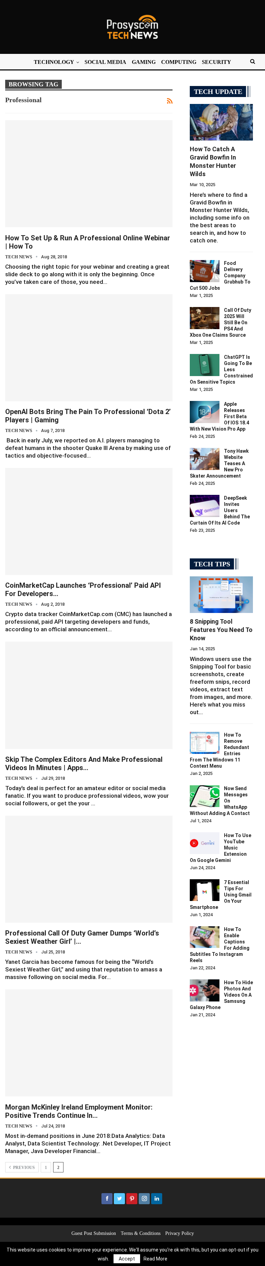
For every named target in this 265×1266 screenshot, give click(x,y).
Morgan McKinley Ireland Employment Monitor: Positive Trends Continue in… (79, 1111)
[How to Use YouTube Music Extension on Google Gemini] (204, 843)
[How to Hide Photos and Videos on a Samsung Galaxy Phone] (204, 990)
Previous (23, 1167)
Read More (155, 1258)
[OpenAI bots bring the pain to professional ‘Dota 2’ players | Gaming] (89, 347)
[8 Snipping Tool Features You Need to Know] (221, 594)
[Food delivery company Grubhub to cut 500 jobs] (204, 271)
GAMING (144, 62)
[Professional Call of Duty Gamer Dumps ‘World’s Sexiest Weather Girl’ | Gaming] (89, 869)
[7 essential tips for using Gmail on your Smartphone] (204, 890)
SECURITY (216, 62)
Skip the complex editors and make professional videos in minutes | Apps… (84, 763)
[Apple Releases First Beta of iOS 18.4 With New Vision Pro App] (204, 412)
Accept (127, 1259)
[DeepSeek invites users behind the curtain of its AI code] (204, 506)
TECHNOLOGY (54, 62)
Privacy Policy (179, 1233)
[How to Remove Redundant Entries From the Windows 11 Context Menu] (204, 743)
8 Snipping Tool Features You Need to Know (221, 630)
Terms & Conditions (140, 1233)
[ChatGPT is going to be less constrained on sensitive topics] (204, 365)
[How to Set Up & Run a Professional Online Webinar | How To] (89, 173)
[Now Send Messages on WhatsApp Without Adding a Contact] (204, 796)
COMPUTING (178, 62)
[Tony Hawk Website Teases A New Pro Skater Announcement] (204, 459)
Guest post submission (93, 1233)
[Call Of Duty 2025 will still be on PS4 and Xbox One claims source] (204, 318)
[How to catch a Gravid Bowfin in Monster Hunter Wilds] (221, 122)
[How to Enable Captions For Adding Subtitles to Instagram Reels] (204, 937)
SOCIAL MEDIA (105, 62)
